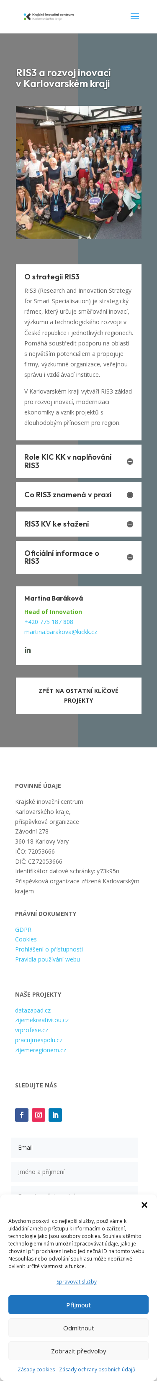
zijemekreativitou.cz (42, 1020)
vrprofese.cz (31, 1030)
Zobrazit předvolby (78, 1351)
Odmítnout (78, 1328)
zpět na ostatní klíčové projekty (78, 696)
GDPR (23, 929)
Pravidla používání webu (47, 959)
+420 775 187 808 (48, 622)
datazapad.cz (33, 1010)
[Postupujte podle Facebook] (21, 1115)
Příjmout (78, 1305)
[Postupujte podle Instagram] (38, 1115)
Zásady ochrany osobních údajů (97, 1369)
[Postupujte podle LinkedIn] (55, 1115)
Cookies (26, 939)
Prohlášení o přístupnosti (49, 949)
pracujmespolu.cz (38, 1040)
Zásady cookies (36, 1369)
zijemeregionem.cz (40, 1050)
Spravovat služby (77, 1281)
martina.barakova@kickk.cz (60, 632)
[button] (144, 1205)
